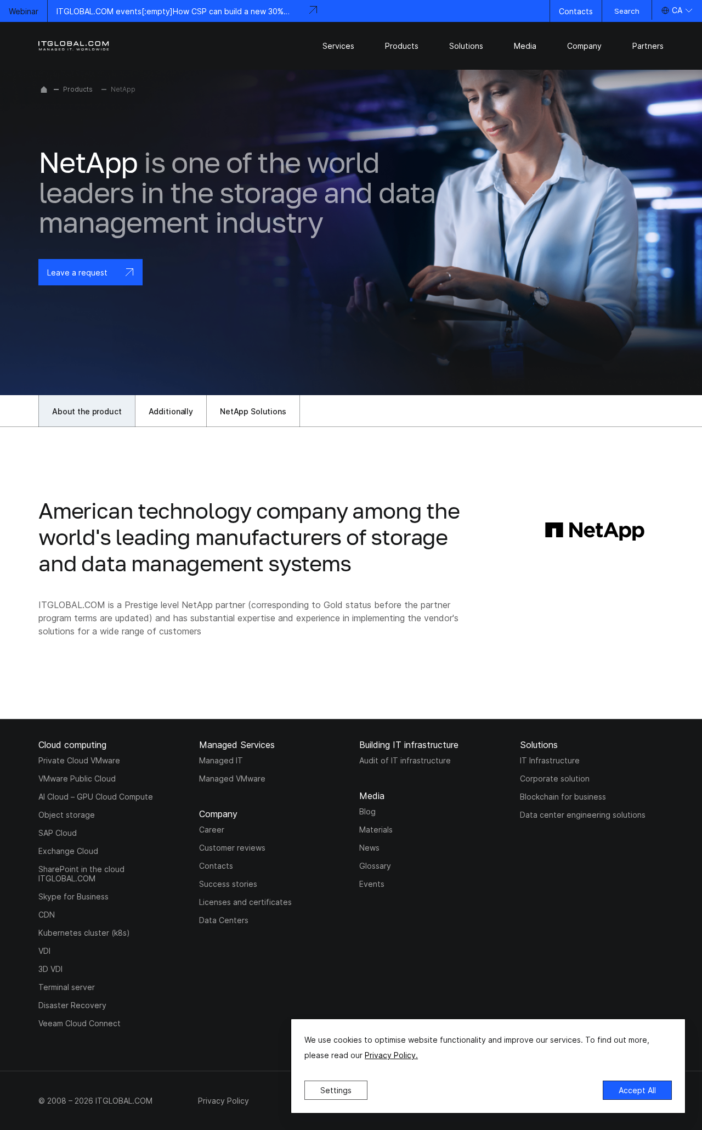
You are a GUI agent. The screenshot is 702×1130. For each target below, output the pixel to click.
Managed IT (221, 760)
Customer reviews (232, 847)
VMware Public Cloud (77, 778)
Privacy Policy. (391, 1055)
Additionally (171, 411)
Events (371, 884)
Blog (367, 811)
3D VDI (50, 969)
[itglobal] (74, 46)
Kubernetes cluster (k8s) (84, 932)
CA (677, 10)
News (369, 847)
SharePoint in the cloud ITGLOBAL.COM (81, 873)
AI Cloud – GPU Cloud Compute (95, 796)
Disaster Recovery (72, 1005)
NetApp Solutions (253, 411)
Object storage (66, 814)
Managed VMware (232, 778)
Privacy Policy (223, 1100)
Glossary (375, 865)
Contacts (576, 11)
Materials (376, 829)
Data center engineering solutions (583, 814)
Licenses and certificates (245, 902)
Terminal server (66, 987)
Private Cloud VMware (79, 760)
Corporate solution (555, 778)
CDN (46, 914)
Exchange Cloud (68, 851)
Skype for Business (73, 896)
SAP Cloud (57, 832)
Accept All (637, 1090)
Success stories (228, 884)
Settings (336, 1090)
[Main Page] (44, 89)
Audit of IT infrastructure (405, 760)
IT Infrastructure (550, 760)
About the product (87, 411)
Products (78, 89)
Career (211, 829)
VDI (44, 950)
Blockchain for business (563, 796)
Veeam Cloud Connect (79, 1023)
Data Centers (223, 920)
